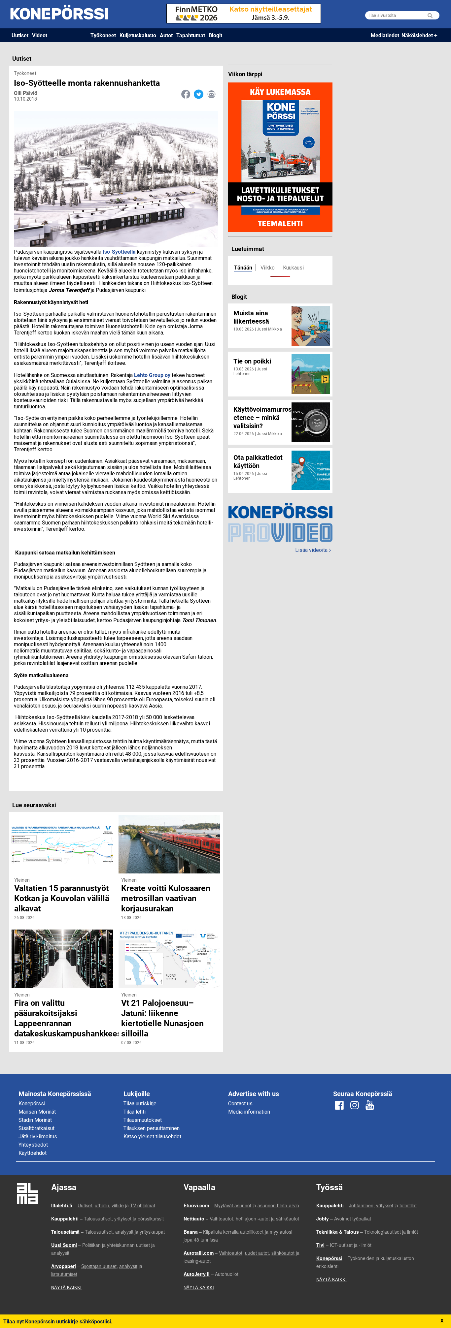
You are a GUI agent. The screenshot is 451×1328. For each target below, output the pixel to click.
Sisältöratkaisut (36, 1128)
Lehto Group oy (152, 374)
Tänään (243, 267)
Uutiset (20, 35)
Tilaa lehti (134, 1112)
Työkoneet (103, 35)
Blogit (215, 35)
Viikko (267, 268)
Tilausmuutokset (142, 1120)
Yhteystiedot (33, 1145)
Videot (39, 35)
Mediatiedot (385, 35)
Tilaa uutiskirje (139, 1103)
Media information (249, 1112)
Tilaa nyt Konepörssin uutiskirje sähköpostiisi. (58, 1321)
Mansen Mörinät (37, 1112)
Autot (166, 35)
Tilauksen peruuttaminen (151, 1128)
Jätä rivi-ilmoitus (37, 1136)
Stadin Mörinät (35, 1120)
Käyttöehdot (32, 1153)
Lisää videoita (313, 550)
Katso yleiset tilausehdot (152, 1136)
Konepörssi (31, 1103)
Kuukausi (293, 268)
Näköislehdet (417, 35)
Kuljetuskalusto (138, 35)
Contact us (240, 1103)
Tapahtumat (190, 35)
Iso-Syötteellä (119, 251)
